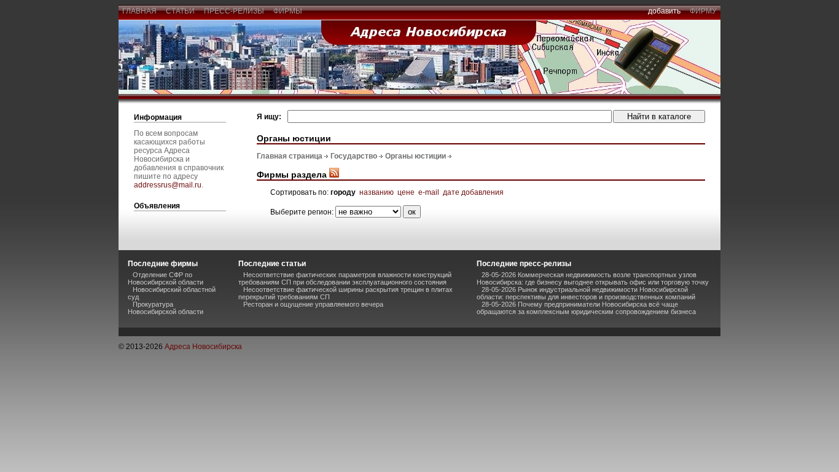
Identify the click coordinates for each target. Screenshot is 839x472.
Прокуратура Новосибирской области (165, 308)
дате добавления (473, 192)
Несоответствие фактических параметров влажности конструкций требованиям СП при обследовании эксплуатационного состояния (344, 278)
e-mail (428, 192)
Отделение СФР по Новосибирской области (165, 278)
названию (376, 192)
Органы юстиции (415, 156)
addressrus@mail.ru (167, 185)
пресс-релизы (234, 11)
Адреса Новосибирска (203, 346)
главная (139, 11)
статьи (180, 11)
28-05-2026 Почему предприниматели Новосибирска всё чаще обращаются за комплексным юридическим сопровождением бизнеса (586, 308)
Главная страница (289, 156)
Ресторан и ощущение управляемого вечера (313, 304)
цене (406, 192)
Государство (353, 156)
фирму (703, 11)
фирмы (288, 11)
